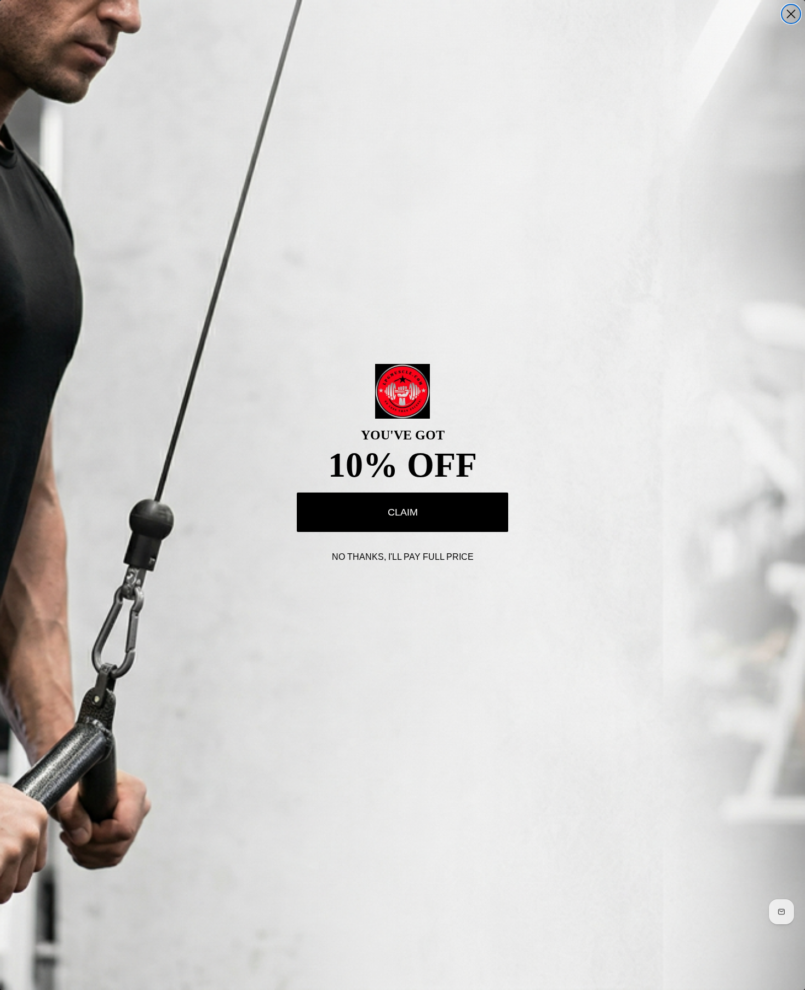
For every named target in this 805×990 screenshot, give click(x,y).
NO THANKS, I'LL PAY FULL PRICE (403, 556)
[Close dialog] (791, 14)
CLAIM (403, 512)
